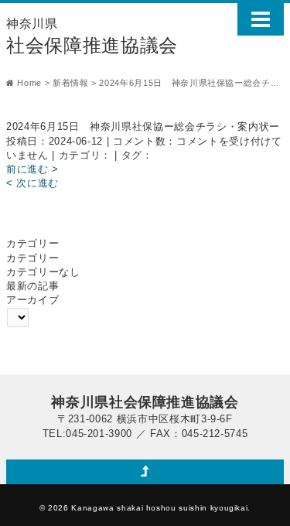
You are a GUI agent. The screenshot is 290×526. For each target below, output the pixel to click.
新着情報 (71, 82)
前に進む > (32, 169)
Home (29, 82)
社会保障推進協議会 (92, 36)
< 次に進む (32, 183)
